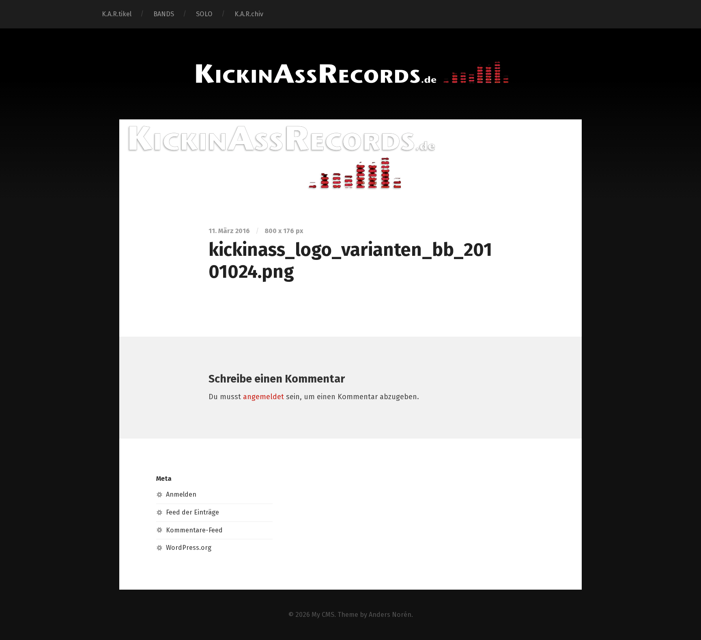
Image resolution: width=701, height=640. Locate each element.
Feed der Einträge (192, 512)
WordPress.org (188, 547)
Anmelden (181, 494)
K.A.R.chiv (248, 14)
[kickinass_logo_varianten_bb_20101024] (350, 155)
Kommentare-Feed (194, 530)
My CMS (323, 614)
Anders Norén (390, 614)
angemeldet (263, 396)
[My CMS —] (350, 73)
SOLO (204, 14)
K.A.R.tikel (116, 14)
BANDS (163, 14)
